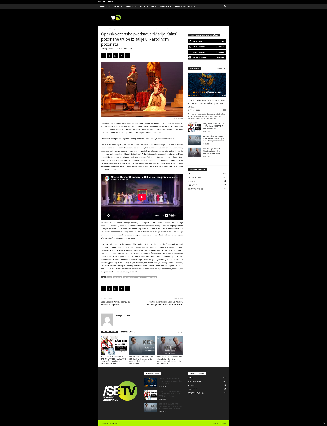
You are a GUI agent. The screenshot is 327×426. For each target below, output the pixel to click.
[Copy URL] (103, 55)
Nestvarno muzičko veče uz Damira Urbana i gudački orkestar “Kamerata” (164, 303)
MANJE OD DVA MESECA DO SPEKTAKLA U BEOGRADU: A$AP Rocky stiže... (213, 125)
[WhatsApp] (115, 55)
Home (103, 29)
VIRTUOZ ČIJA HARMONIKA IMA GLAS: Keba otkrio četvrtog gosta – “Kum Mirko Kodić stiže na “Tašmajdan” (169, 360)
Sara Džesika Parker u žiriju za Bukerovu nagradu (115, 303)
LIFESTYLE (164, 6)
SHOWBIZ (130, 6)
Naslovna (215, 423)
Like (222, 41)
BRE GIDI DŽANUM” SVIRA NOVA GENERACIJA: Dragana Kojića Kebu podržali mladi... (214, 138)
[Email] (127, 55)
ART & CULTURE (147, 6)
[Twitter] (121, 55)
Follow (221, 47)
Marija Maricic (108, 49)
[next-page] (181, 332)
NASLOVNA (105, 6)
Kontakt (223, 423)
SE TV (189, 110)
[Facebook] (109, 55)
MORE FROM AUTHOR (127, 332)
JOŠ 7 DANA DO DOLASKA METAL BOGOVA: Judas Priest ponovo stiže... (207, 103)
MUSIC (117, 6)
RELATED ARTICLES (109, 332)
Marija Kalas (117, 277)
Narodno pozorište (130, 277)
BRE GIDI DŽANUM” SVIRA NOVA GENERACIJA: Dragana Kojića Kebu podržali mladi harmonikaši (142, 360)
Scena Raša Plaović (150, 277)
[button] (225, 6)
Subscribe (220, 57)
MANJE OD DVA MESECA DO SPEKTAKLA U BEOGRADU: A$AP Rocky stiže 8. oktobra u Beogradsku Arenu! (113, 360)
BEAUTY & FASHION (183, 6)
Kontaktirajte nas (105, 2)
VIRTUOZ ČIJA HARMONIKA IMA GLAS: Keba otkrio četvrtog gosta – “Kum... (213, 151)
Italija (109, 277)
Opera (140, 277)
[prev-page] (178, 332)
